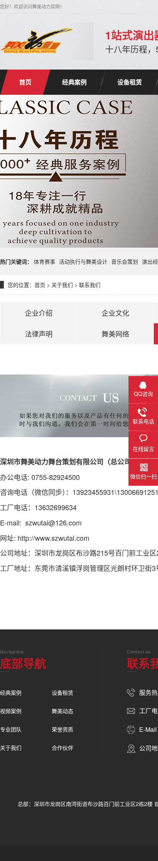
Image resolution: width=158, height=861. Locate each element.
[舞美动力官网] (37, 41)
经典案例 (74, 82)
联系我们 (89, 285)
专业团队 (10, 729)
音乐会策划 (124, 261)
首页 (25, 82)
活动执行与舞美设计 (83, 261)
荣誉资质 (62, 729)
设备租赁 (129, 82)
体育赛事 (44, 261)
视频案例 (10, 711)
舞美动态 (62, 711)
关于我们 (62, 285)
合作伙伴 (62, 747)
